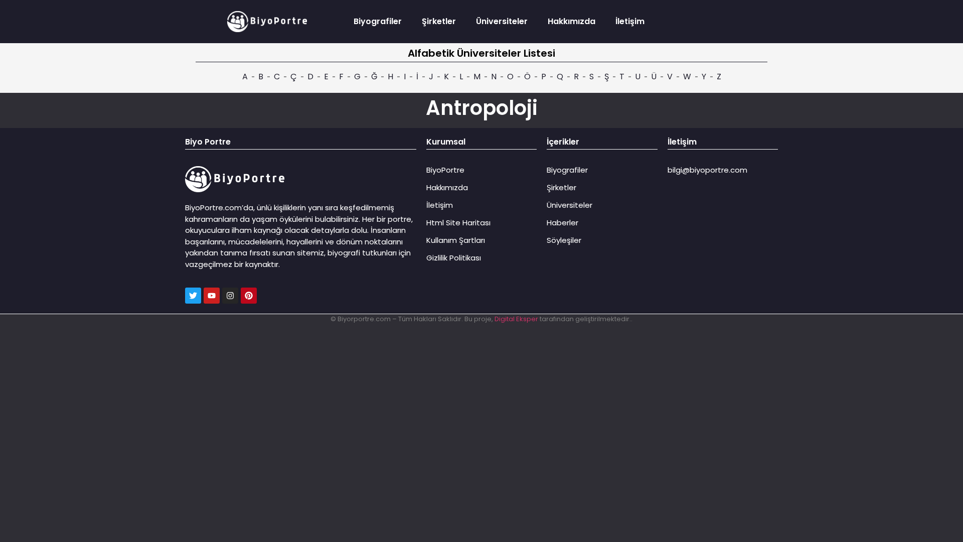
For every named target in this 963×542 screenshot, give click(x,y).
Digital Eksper (516, 319)
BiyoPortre (445, 170)
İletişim (630, 21)
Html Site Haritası (458, 222)
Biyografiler (378, 21)
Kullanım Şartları (455, 240)
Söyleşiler (564, 240)
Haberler (562, 222)
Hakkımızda (571, 21)
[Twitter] (193, 296)
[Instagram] (230, 296)
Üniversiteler (502, 21)
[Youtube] (212, 296)
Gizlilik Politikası (453, 257)
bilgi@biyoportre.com (707, 170)
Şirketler (439, 21)
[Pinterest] (249, 296)
